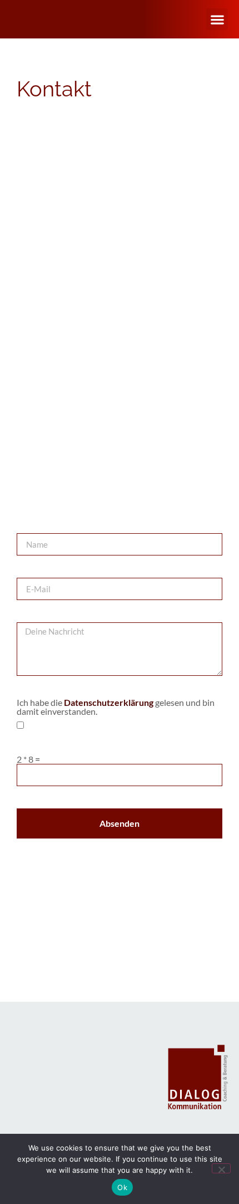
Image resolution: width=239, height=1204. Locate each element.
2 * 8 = (28, 759)
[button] (217, 19)
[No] (221, 1168)
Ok (122, 1187)
